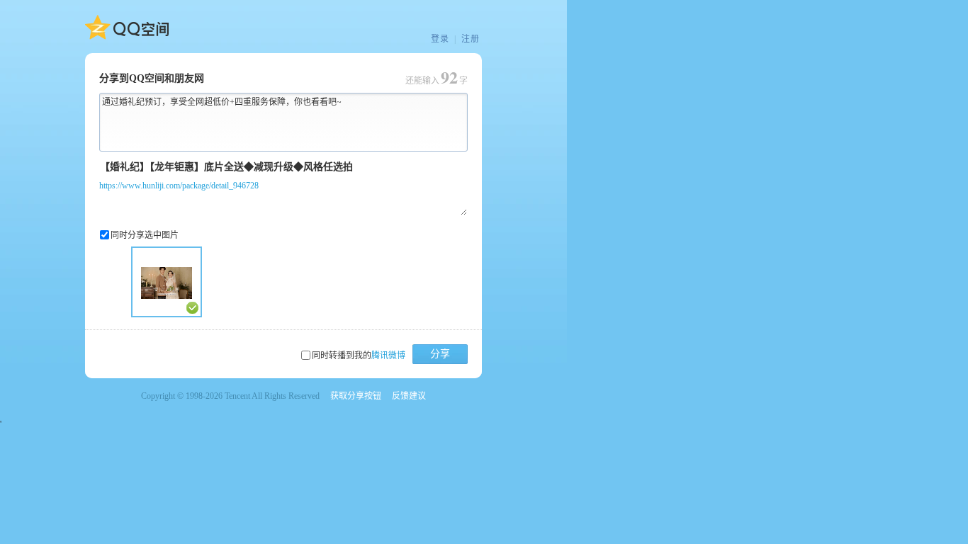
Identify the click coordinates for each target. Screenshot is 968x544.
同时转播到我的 (358, 356)
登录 (440, 39)
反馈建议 (409, 396)
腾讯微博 (388, 356)
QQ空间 (127, 27)
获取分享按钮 (355, 396)
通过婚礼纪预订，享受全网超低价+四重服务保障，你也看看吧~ (222, 102)
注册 (470, 39)
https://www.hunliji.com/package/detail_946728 (179, 186)
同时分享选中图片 (145, 235)
